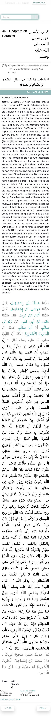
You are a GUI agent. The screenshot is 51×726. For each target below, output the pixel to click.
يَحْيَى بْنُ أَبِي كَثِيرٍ (35, 321)
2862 (9, 708)
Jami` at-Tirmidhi (14, 22)
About (6, 718)
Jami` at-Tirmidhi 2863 (28, 691)
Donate (25, 721)
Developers (32, 718)
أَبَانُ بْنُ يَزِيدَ (30, 315)
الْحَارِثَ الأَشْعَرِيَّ (37, 334)
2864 (42, 708)
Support (21, 718)
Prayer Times (32, 7)
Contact (43, 718)
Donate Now (39, 3)
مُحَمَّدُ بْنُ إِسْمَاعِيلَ (25, 303)
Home (3, 22)
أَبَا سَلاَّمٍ (25, 327)
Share (11, 699)
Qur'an (11, 7)
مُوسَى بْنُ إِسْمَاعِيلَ (25, 309)
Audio (43, 7)
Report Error (4, 699)
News (13, 718)
